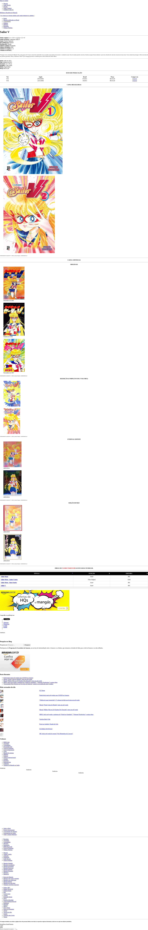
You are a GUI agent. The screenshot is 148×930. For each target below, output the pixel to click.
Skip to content (4, 0)
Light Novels (7, 5)
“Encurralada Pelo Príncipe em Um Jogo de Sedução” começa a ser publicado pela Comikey (28, 684)
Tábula (5, 911)
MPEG (5, 906)
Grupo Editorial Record (9, 901)
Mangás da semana (8, 753)
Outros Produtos (7, 860)
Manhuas (5, 872)
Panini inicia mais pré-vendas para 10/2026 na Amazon (18, 678)
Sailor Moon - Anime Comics (9, 579)
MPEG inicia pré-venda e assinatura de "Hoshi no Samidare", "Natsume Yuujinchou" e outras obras (66, 714)
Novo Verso (6, 907)
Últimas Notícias (7, 28)
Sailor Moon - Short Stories (9, 582)
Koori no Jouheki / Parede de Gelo (48, 724)
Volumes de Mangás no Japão (11, 765)
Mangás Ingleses (7, 869)
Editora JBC (6, 887)
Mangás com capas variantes (11, 878)
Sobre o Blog (7, 828)
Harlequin (6, 903)
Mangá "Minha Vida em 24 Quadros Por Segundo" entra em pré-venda (58, 709)
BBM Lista (6, 742)
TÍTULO (36, 573)
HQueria (5, 904)
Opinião (5, 759)
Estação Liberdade (8, 900)
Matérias (5, 24)
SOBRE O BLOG (8, 10)
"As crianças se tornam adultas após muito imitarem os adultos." (17, 15)
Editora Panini (7, 890)
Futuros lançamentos (9, 830)
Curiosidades (6, 745)
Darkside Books (7, 897)
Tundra (5, 914)
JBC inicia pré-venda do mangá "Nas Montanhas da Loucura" (56, 733)
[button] (74, 131)
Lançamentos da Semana (10, 831)
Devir (5, 898)
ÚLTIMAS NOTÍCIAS (45, 729)
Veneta (5, 917)
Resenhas (6, 26)
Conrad (5, 895)
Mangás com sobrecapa (9, 880)
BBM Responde (7, 846)
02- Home (42, 690)
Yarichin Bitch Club (44, 719)
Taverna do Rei (7, 912)
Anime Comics (7, 854)
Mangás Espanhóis (8, 866)
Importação (6, 845)
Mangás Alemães (8, 863)
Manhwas (6, 874)
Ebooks (5, 6)
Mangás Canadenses (8, 865)
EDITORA (129, 573)
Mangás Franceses (8, 868)
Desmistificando (7, 747)
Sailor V (3, 585)
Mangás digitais (7, 881)
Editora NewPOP (8, 889)
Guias (5, 751)
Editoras (5, 23)
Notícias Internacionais (9, 757)
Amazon (134, 79)
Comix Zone (6, 894)
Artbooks (5, 856)
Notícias (5, 756)
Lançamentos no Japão (9, 833)
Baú (4, 892)
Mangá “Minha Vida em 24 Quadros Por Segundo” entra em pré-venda (22, 681)
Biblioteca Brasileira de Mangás (8, 12)
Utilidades (6, 763)
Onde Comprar (7, 8)
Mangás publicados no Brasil (11, 20)
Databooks (6, 857)
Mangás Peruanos (8, 871)
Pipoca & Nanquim (8, 909)
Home (5, 18)
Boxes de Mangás (8, 877)
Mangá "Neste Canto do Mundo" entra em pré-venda (53, 705)
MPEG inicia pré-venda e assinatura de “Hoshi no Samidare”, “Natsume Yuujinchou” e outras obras (30, 682)
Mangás (5, 3)
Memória (5, 843)
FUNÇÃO (92, 573)
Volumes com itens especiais (11, 884)
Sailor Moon (4, 576)
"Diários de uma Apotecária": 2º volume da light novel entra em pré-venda (59, 700)
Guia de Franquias (8, 748)
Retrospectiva (7, 762)
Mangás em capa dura (9, 883)
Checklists (6, 743)
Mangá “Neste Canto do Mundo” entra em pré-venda (17, 679)
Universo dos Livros (8, 915)
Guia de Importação (8, 750)
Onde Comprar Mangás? (10, 834)
